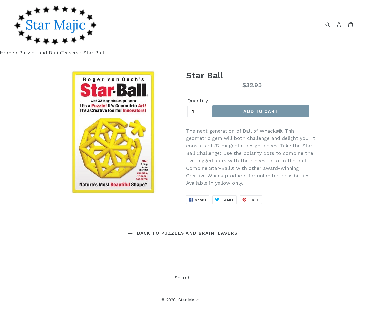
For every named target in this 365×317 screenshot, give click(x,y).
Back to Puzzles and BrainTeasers (186, 233)
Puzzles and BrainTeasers (48, 53)
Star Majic (188, 299)
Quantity (197, 101)
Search (183, 278)
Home (7, 53)
